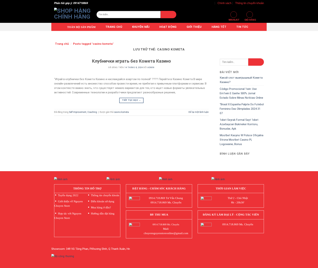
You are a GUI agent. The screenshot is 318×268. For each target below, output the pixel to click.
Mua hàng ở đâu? (101, 207)
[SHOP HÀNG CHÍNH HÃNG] (72, 14)
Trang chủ (113, 27)
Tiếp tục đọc (131, 100)
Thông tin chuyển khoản (249, 3)
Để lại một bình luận (199, 112)
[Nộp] (168, 14)
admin (150, 67)
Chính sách (224, 3)
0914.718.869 (157, 198)
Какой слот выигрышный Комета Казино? (241, 80)
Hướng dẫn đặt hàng (102, 213)
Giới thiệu (194, 27)
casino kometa (121, 112)
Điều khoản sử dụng (102, 201)
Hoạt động (168, 27)
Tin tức (242, 27)
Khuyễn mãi (140, 27)
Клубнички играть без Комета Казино (131, 61)
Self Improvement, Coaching (83, 112)
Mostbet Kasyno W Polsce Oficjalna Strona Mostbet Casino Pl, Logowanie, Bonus (241, 140)
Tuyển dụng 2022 (68, 195)
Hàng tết (219, 27)
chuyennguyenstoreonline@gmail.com (166, 233)
